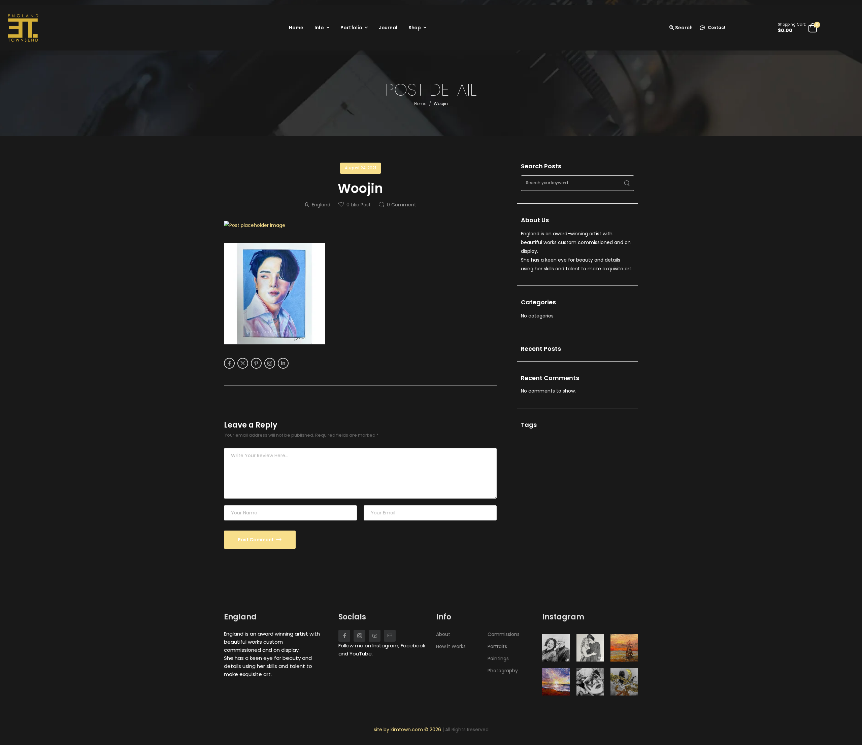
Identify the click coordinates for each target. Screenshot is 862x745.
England (321, 204)
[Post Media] (360, 225)
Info (319, 27)
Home (296, 27)
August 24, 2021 (360, 168)
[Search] (627, 183)
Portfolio (351, 27)
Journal (388, 27)
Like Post (358, 204)
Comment (401, 204)
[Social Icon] (229, 363)
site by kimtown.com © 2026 (408, 729)
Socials (352, 617)
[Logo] (23, 27)
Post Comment (256, 539)
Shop (414, 27)
